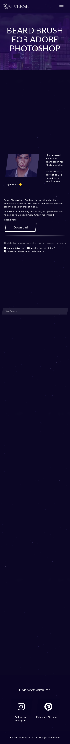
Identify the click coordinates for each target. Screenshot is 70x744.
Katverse (19, 248)
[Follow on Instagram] (21, 707)
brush (41, 243)
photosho (49, 243)
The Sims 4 (60, 243)
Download (21, 227)
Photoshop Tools (27, 251)
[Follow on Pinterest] (48, 707)
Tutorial (41, 251)
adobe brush (13, 243)
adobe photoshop (28, 243)
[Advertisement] (35, 116)
